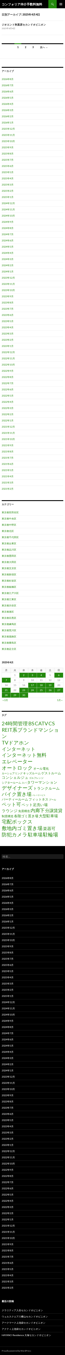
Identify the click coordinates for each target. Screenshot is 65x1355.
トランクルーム (46, 788)
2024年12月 (8, 203)
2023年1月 (8, 345)
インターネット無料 (24, 755)
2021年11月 (8, 432)
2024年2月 (8, 265)
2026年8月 (8, 79)
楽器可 (49, 828)
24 (32, 690)
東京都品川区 (9, 549)
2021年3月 (8, 482)
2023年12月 (8, 277)
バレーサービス (38, 795)
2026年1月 (8, 122)
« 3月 (5, 700)
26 (50, 690)
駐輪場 (50, 834)
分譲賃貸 (53, 810)
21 (6, 690)
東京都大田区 (9, 562)
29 (15, 695)
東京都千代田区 (10, 537)
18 (41, 685)
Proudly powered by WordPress (16, 1350)
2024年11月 (8, 209)
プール (52, 799)
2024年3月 (8, 259)
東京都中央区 (9, 518)
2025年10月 (8, 141)
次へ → (44, 47)
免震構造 (24, 811)
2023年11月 (8, 283)
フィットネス (38, 799)
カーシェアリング (12, 773)
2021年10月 (8, 439)
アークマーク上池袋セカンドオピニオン (23, 1322)
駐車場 (35, 834)
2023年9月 (8, 296)
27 (58, 690)
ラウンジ (10, 810)
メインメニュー (61, 4)
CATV (41, 723)
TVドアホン (15, 742)
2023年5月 (8, 321)
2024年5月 (8, 246)
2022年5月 (8, 395)
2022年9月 (8, 370)
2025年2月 (8, 190)
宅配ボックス (17, 821)
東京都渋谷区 (9, 605)
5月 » (59, 700)
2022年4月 (8, 401)
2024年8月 (8, 228)
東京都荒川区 (9, 630)
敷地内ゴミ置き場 (22, 828)
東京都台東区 (9, 543)
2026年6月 (8, 91)
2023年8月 (8, 302)
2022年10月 (8, 364)
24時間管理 (15, 723)
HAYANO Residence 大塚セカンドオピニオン (26, 1335)
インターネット (19, 749)
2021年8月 (8, 451)
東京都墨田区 (9, 555)
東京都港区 (8, 611)
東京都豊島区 (9, 642)
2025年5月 (8, 172)
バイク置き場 (17, 794)
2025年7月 (8, 159)
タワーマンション (42, 782)
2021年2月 (8, 488)
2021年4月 (8, 476)
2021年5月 (8, 470)
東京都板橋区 (9, 586)
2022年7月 (8, 383)
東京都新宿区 (9, 574)
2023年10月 (8, 290)
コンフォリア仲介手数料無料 (22, 4)
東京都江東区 (9, 599)
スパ (24, 782)
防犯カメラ (14, 834)
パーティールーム (15, 799)
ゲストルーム (51, 773)
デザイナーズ (17, 788)
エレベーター (17, 761)
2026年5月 (8, 97)
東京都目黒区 (9, 617)
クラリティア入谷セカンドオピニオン (22, 1310)
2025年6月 (8, 165)
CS (52, 723)
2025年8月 (8, 153)
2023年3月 (8, 333)
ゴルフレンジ (36, 777)
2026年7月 (8, 85)
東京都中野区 (9, 524)
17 (32, 685)
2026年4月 (8, 103)
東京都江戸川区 (10, 593)
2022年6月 (8, 389)
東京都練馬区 (9, 624)
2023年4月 (8, 327)
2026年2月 (8, 116)
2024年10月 (8, 215)
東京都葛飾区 (9, 636)
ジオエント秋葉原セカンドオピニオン (24, 24)
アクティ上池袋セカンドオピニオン (21, 1328)
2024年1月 (8, 271)
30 (23, 695)
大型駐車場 (48, 815)
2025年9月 (8, 147)
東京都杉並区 (9, 580)
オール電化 (41, 768)
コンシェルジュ (15, 777)
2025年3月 (8, 184)
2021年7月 (8, 457)
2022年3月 (8, 408)
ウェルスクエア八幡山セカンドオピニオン (25, 1316)
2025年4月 (8, 178)
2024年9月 (8, 221)
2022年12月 (8, 352)
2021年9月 (8, 445)
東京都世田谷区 (10, 512)
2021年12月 (8, 426)
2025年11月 (8, 134)
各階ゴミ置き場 (26, 816)
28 (6, 695)
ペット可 (11, 804)
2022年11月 (8, 358)
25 (41, 690)
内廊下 (38, 810)
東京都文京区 (9, 568)
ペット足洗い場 (34, 805)
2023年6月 (8, 314)
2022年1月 (8, 420)
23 (23, 690)
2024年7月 (8, 234)
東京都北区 (8, 530)
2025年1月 (8, 197)
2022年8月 (8, 377)
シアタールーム (11, 782)
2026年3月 (8, 110)
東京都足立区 (9, 648)
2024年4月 (8, 252)
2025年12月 (8, 128)
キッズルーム (32, 773)
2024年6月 (8, 240)
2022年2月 (8, 414)
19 (50, 685)
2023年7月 (8, 308)
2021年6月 (8, 463)
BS (31, 723)
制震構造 (8, 816)
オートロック (17, 768)
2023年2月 (8, 339)
